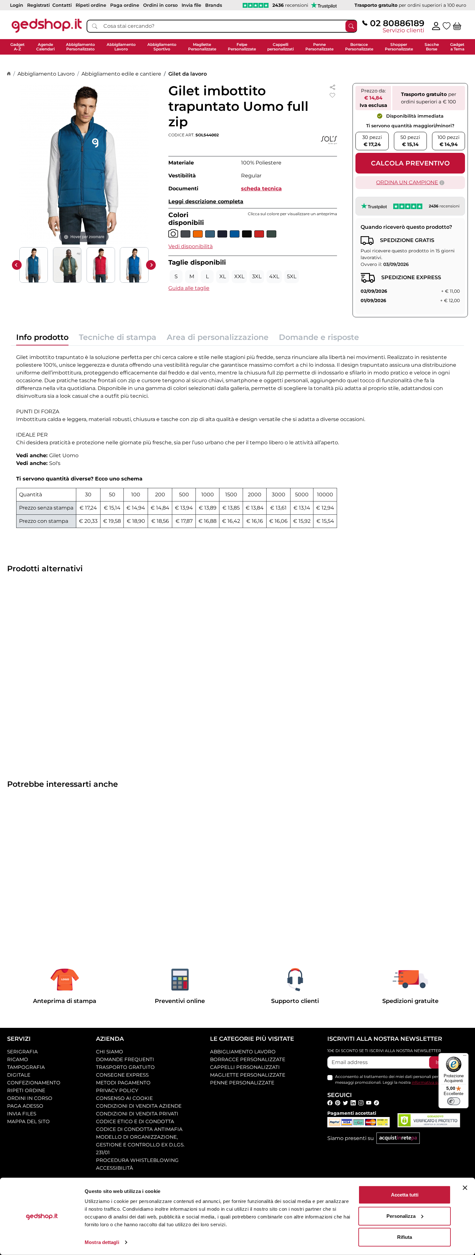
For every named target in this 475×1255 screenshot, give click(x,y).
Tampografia (26, 1067)
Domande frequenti (125, 1059)
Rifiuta (404, 1237)
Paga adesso (25, 1106)
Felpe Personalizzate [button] (242, 46)
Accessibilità (114, 1168)
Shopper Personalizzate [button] (399, 46)
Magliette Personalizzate (247, 1075)
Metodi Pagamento (123, 1083)
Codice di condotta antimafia (139, 1129)
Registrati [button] (38, 5)
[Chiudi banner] (465, 1188)
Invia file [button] (191, 5)
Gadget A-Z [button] (17, 46)
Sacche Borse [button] (432, 46)
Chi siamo (109, 1052)
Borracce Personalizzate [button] (359, 46)
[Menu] (465, 1057)
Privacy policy (117, 1090)
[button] (190, 246)
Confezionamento (33, 1083)
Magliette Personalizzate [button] (202, 46)
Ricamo (17, 1059)
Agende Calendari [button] (45, 46)
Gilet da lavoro (187, 74)
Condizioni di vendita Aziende (139, 1106)
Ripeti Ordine (26, 1090)
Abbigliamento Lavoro (46, 74)
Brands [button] (213, 5)
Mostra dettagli (102, 1242)
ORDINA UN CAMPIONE (407, 182)
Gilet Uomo (64, 455)
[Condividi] (332, 87)
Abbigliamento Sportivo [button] (161, 46)
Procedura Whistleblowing (137, 1160)
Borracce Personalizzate (247, 1059)
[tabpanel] (237, 439)
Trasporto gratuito (125, 1067)
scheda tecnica (261, 188)
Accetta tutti (404, 1194)
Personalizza (401, 1215)
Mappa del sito (28, 1121)
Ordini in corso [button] (160, 5)
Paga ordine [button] (124, 5)
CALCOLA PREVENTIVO (410, 163)
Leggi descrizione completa (205, 201)
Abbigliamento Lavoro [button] (121, 46)
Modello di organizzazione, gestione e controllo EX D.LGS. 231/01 (140, 1144)
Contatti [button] (62, 5)
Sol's (54, 463)
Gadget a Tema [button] (457, 46)
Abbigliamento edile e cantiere (121, 74)
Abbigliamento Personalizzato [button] (80, 46)
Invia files (21, 1114)
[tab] (42, 339)
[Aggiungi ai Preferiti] (332, 95)
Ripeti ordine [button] (91, 5)
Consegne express (122, 1075)
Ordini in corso (29, 1098)
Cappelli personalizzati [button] (280, 46)
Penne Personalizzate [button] (319, 46)
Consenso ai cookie (124, 1098)
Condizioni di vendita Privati (137, 1114)
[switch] (453, 1101)
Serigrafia (22, 1052)
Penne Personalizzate (242, 1083)
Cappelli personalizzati (245, 1067)
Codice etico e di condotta (135, 1121)
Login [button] (16, 5)
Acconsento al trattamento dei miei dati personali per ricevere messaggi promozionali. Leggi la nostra (397, 1079)
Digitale (18, 1075)
